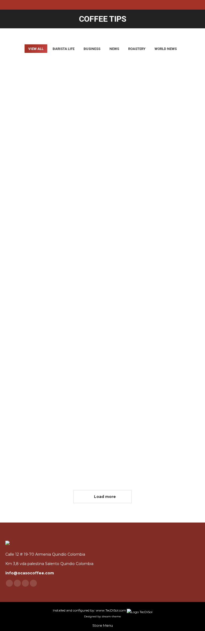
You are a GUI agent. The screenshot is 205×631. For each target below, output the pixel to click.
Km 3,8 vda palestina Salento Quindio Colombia (49, 563)
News (114, 49)
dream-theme (111, 616)
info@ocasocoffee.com (29, 573)
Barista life (63, 49)
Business (92, 49)
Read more (24, 219)
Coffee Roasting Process (154, 169)
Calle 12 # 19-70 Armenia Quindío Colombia (45, 554)
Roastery (136, 49)
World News (166, 49)
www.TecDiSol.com (111, 610)
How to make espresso (46, 442)
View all (36, 49)
